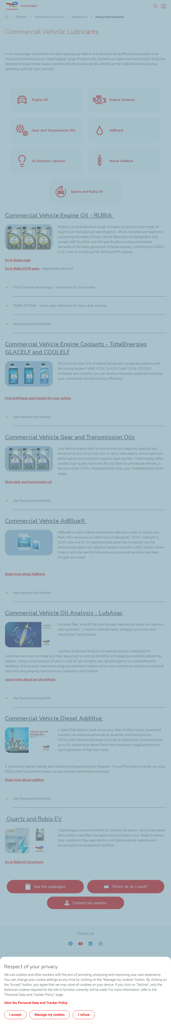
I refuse (84, 1015)
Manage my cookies (50, 1015)
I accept (15, 1015)
